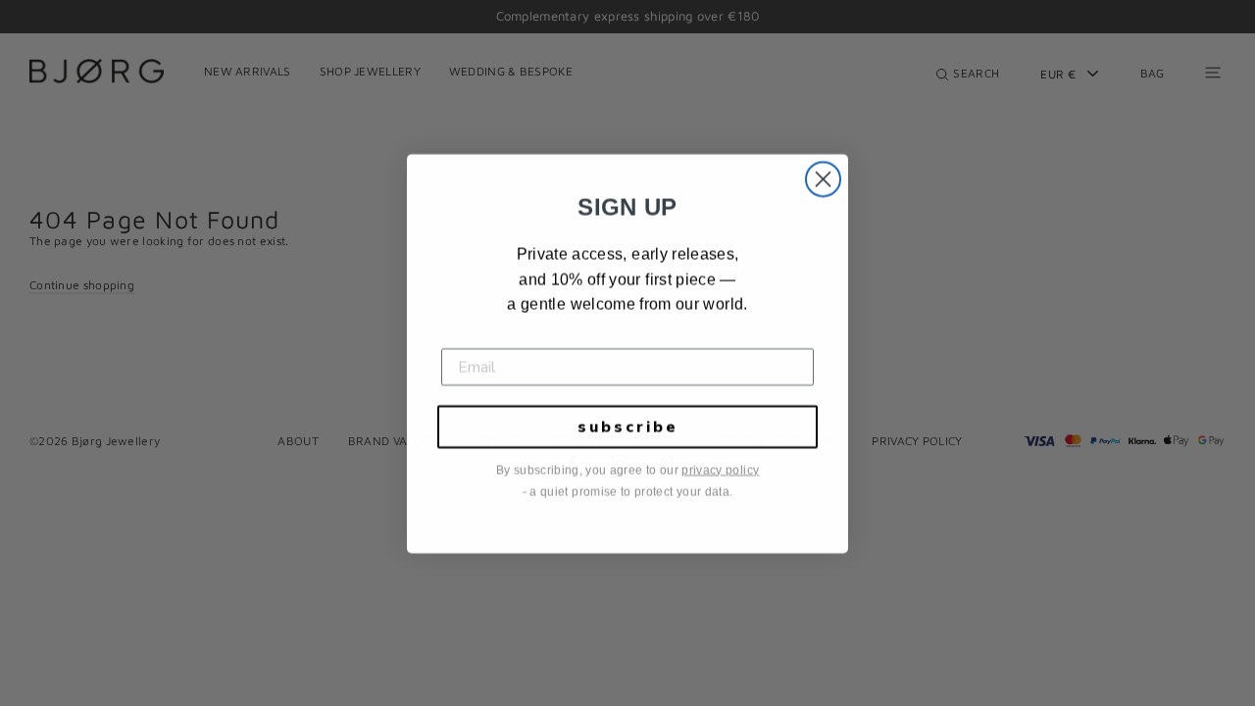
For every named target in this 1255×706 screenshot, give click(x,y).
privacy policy (720, 470)
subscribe (627, 426)
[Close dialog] (823, 179)
